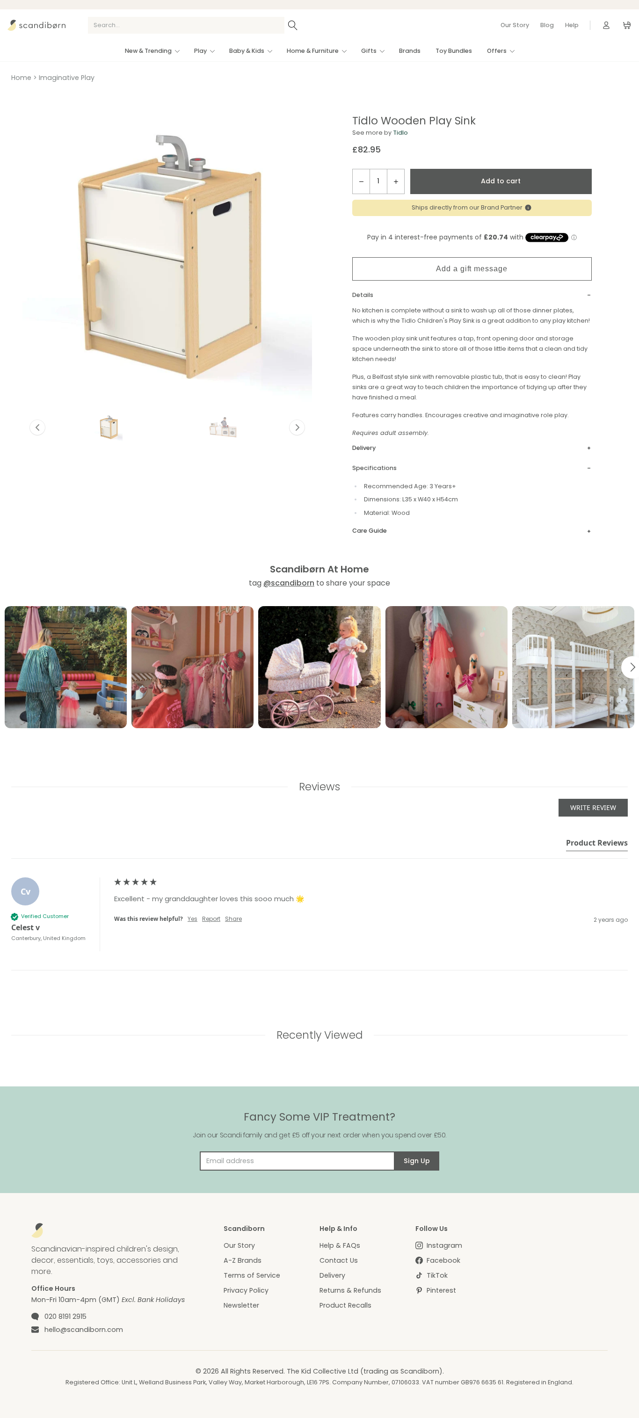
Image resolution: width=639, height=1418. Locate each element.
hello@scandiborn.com (83, 1329)
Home (21, 77)
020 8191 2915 (65, 1316)
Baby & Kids (246, 51)
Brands (410, 51)
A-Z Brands (242, 1260)
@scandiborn (288, 583)
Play (200, 51)
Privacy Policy (246, 1290)
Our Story (515, 25)
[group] (319, 924)
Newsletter (241, 1305)
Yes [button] (192, 919)
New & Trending (148, 51)
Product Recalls (345, 1305)
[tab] (597, 844)
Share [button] (233, 919)
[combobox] (186, 25)
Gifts (369, 51)
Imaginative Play (66, 77)
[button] (108, 427)
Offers (497, 51)
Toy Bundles (454, 51)
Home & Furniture (313, 51)
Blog (547, 25)
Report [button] (211, 919)
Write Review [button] (593, 807)
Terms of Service (252, 1275)
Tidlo (400, 133)
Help (572, 25)
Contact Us (339, 1260)
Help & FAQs (340, 1245)
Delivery (332, 1275)
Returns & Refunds (350, 1290)
